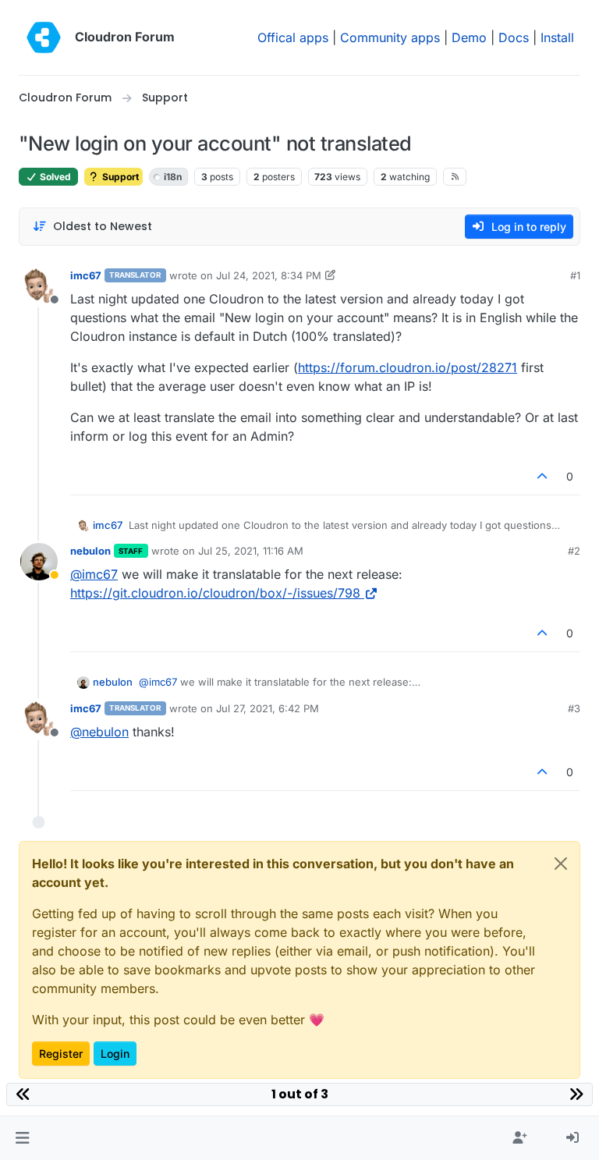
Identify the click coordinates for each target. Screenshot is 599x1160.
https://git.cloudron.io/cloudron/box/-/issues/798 (215, 593)
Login (115, 1053)
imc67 (85, 275)
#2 (574, 551)
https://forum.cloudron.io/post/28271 (407, 367)
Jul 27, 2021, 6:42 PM (267, 708)
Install (557, 37)
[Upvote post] (543, 476)
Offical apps (292, 37)
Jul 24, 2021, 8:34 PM (268, 275)
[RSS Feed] (455, 176)
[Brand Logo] (43, 37)
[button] (22, 1138)
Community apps (390, 37)
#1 (575, 275)
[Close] (561, 863)
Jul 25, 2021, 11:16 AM (250, 551)
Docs (513, 37)
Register (61, 1053)
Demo (469, 37)
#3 (574, 708)
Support (119, 177)
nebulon (90, 551)
